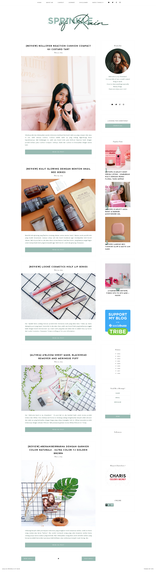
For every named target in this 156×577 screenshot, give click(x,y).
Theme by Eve (149, 569)
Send (118, 416)
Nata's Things (97, 2)
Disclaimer (83, 2)
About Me (49, 2)
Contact (61, 2)
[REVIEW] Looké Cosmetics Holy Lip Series (58, 267)
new (28, 559)
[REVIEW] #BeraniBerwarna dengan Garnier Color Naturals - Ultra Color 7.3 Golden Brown (58, 450)
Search (117, 126)
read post (58, 152)
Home (39, 2)
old (88, 559)
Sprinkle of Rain (13, 569)
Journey (72, 2)
